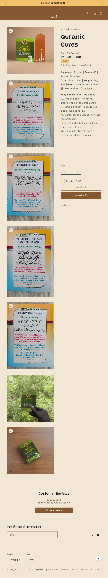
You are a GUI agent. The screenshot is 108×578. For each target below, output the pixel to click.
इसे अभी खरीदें (81, 195)
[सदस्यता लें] (54, 535)
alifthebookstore (21, 570)
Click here (86, 88)
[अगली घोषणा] (102, 3)
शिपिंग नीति (84, 570)
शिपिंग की (64, 65)
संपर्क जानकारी (94, 570)
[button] (6, 13)
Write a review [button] (54, 510)
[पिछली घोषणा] (5, 3)
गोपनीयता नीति (65, 570)
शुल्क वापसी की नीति (52, 570)
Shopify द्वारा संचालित (36, 570)
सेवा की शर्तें (75, 570)
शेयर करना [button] (68, 205)
